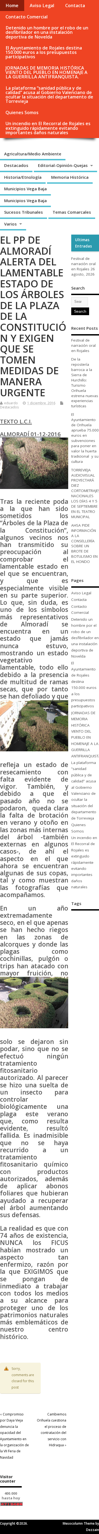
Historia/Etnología (23, 177)
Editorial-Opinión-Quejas (63, 165)
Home (12, 5)
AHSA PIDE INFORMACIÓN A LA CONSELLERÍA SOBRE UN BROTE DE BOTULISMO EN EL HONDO (84, 543)
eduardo (11, 403)
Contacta (75, 5)
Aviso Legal (42, 5)
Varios (10, 224)
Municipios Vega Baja (25, 188)
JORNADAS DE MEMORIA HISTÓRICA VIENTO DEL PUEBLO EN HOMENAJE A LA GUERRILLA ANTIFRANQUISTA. (46, 72)
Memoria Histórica (70, 177)
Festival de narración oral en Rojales (83, 263)
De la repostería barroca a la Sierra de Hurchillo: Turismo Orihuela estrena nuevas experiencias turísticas (84, 382)
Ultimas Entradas (83, 242)
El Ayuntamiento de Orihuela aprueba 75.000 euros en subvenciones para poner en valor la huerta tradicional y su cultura (85, 438)
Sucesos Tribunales (23, 212)
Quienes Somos (22, 112)
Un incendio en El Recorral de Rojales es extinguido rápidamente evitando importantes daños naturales (48, 127)
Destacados (16, 165)
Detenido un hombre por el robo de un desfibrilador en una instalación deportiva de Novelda (47, 32)
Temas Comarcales (72, 212)
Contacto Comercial (27, 17)
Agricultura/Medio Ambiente (32, 153)
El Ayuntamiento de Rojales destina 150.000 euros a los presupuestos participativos (44, 52)
